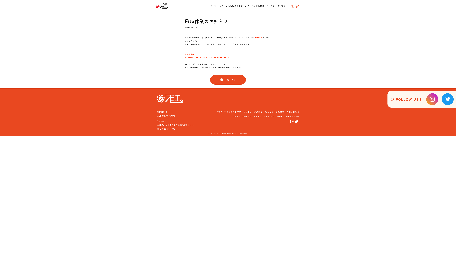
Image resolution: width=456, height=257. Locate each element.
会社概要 (281, 6)
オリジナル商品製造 (254, 6)
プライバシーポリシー (242, 116)
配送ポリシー (269, 116)
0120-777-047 (168, 128)
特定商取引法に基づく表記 (288, 116)
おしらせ (270, 6)
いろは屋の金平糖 (234, 6)
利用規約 (257, 116)
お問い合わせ (293, 111)
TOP (219, 111)
